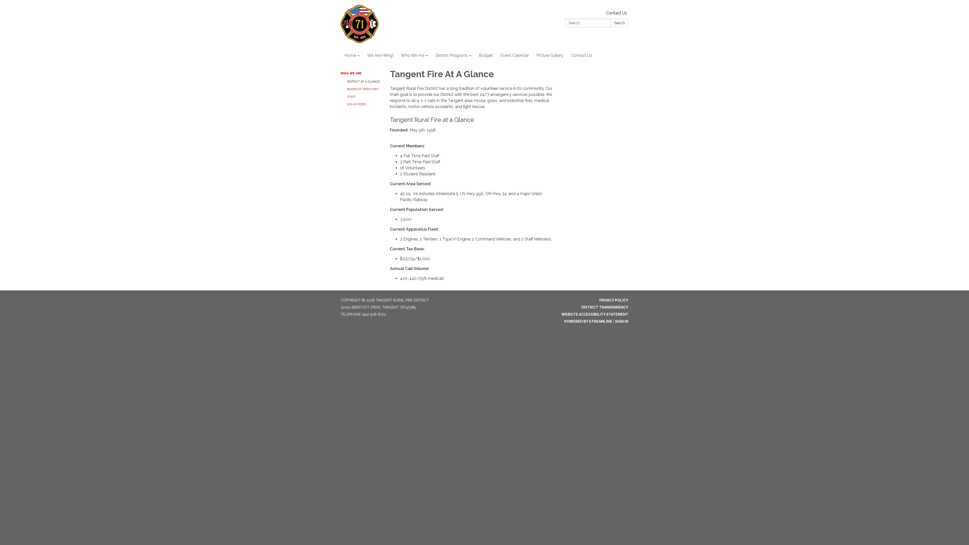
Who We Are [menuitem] (412, 55)
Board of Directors (363, 89)
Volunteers (356, 104)
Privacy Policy (613, 300)
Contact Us (616, 13)
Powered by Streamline (588, 321)
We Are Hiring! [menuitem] (380, 55)
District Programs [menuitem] (452, 55)
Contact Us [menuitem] (581, 55)
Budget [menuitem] (486, 55)
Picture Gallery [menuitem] (549, 55)
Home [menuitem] (350, 55)
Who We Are (351, 73)
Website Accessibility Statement (594, 314)
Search (619, 23)
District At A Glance (363, 81)
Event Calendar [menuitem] (514, 55)
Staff (351, 96)
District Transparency (604, 307)
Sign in (621, 321)
